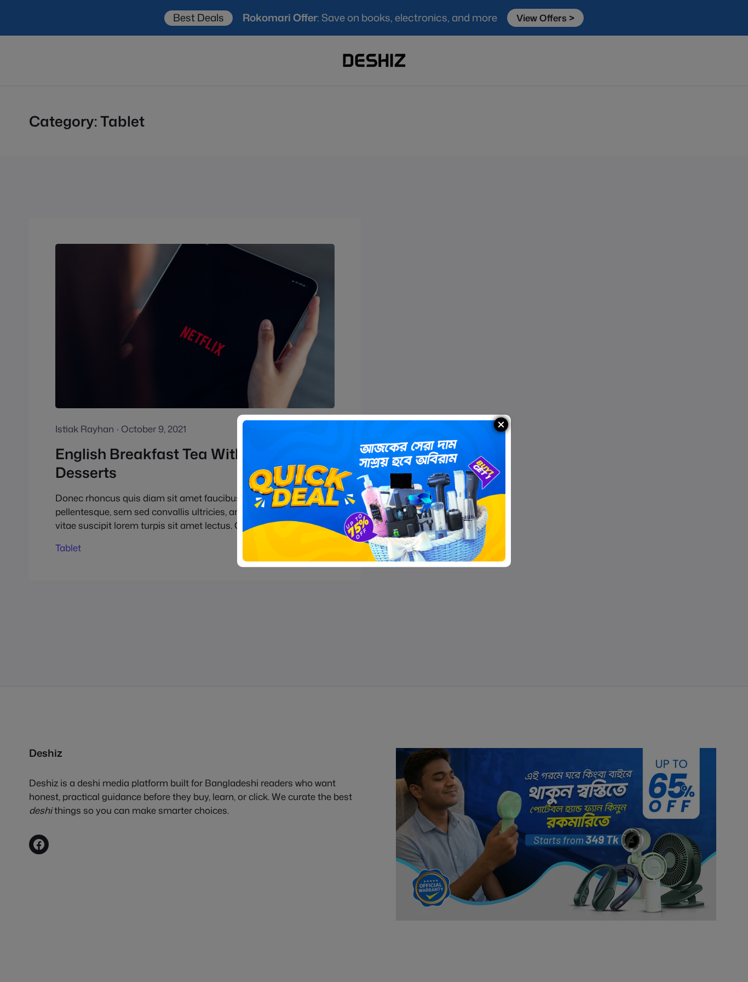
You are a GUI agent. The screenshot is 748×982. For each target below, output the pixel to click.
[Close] (501, 425)
